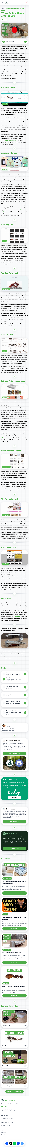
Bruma (8, 726)
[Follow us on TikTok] (6, 1110)
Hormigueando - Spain (11, 450)
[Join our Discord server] (14, 1110)
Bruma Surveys (4, 1127)
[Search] (18, 2)
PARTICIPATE (13, 821)
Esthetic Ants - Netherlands (13, 381)
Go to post (13, 893)
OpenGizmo (4, 1135)
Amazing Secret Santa (6, 1125)
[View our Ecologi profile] (14, 794)
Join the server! (14, 753)
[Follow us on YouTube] (2, 1110)
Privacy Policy (4, 1107)
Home (2, 8)
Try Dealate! (14, 848)
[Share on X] (10, 1143)
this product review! (8, 655)
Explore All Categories (14, 1091)
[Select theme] (22, 2)
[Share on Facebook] (6, 1143)
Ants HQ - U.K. (7, 224)
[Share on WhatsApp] (14, 1143)
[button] (14, 30)
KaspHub (3, 1132)
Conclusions (6, 598)
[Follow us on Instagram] (10, 1110)
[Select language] (26, 2)
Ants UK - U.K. (7, 335)
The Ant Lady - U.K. (9, 499)
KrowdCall (3, 1130)
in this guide (17, 616)
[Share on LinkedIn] (18, 1143)
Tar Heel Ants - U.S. (9, 273)
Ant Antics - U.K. (8, 87)
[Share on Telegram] (22, 1143)
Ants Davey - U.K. (9, 547)
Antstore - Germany (9, 153)
